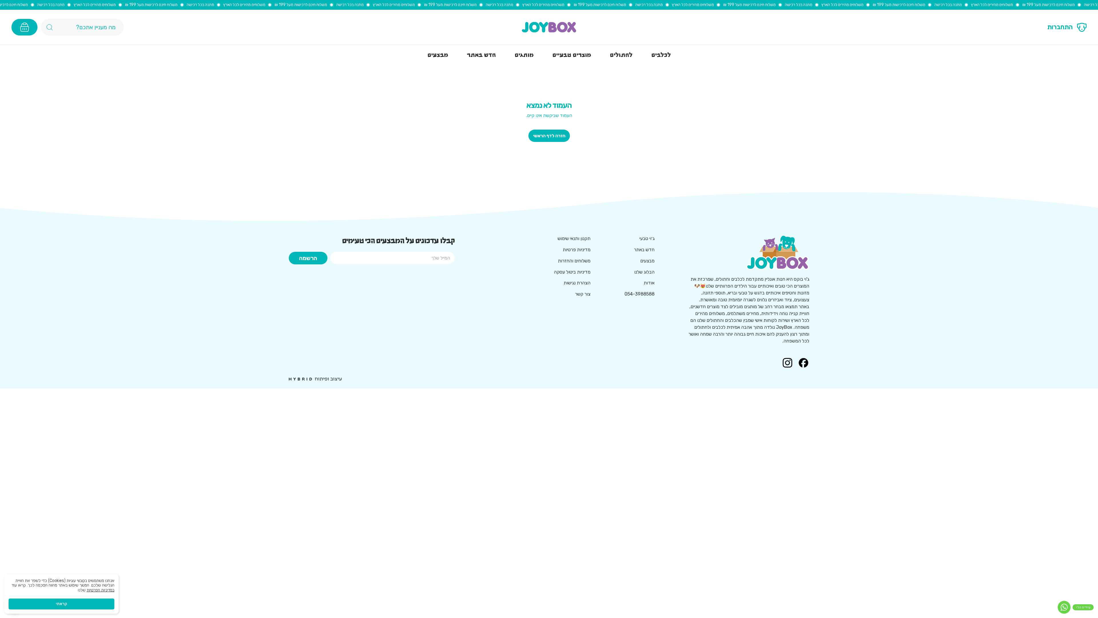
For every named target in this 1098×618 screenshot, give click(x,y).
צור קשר (582, 294)
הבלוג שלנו (644, 272)
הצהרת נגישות (577, 283)
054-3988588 (639, 294)
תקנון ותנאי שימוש (574, 238)
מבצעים (647, 261)
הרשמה (308, 258)
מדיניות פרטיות (576, 249)
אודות (649, 283)
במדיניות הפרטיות (100, 590)
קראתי (61, 603)
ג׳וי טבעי (647, 238)
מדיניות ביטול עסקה (572, 272)
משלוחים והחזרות (574, 261)
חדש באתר (644, 249)
